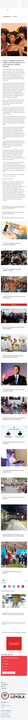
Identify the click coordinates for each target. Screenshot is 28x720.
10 (22, 580)
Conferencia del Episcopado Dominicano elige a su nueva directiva (14, 442)
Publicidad (3, 688)
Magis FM (3, 682)
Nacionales (5, 609)
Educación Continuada (5, 717)
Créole (6, 669)
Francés (6, 666)
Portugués (7, 663)
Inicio (11, 16)
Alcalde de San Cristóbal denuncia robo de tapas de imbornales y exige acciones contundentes (14, 418)
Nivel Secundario (4, 714)
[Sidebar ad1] (14, 643)
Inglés (6, 661)
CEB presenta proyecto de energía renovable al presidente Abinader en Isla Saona (13, 356)
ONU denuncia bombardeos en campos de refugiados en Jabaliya (12, 269)
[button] (25, 3)
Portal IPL (3, 704)
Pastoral (2, 707)
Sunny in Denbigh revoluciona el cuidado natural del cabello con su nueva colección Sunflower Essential (14, 63)
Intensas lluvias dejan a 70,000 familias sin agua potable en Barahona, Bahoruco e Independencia (13, 535)
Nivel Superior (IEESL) (5, 715)
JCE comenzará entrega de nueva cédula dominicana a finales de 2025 (12, 244)
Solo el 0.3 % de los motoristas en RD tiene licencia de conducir (14, 498)
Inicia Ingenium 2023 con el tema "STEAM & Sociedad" (12, 572)
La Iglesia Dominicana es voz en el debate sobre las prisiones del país (14, 297)
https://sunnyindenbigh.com (9, 176)
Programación (5, 684)
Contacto (3, 686)
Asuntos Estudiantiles (5, 705)
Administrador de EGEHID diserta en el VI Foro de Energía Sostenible (13, 471)
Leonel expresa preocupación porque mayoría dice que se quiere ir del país (14, 390)
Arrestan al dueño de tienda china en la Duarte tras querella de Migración (13, 327)
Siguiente (24, 580)
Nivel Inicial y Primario (5, 712)
